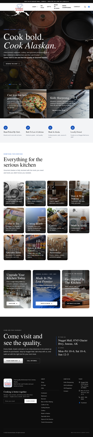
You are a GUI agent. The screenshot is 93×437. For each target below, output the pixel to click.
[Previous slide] (5, 84)
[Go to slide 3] (13, 84)
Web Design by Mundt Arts (80, 432)
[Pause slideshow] (20, 84)
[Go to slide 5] (16, 84)
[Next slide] (25, 84)
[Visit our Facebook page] (89, 7)
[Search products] (85, 6)
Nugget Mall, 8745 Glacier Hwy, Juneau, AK (72, 341)
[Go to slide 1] (10, 84)
